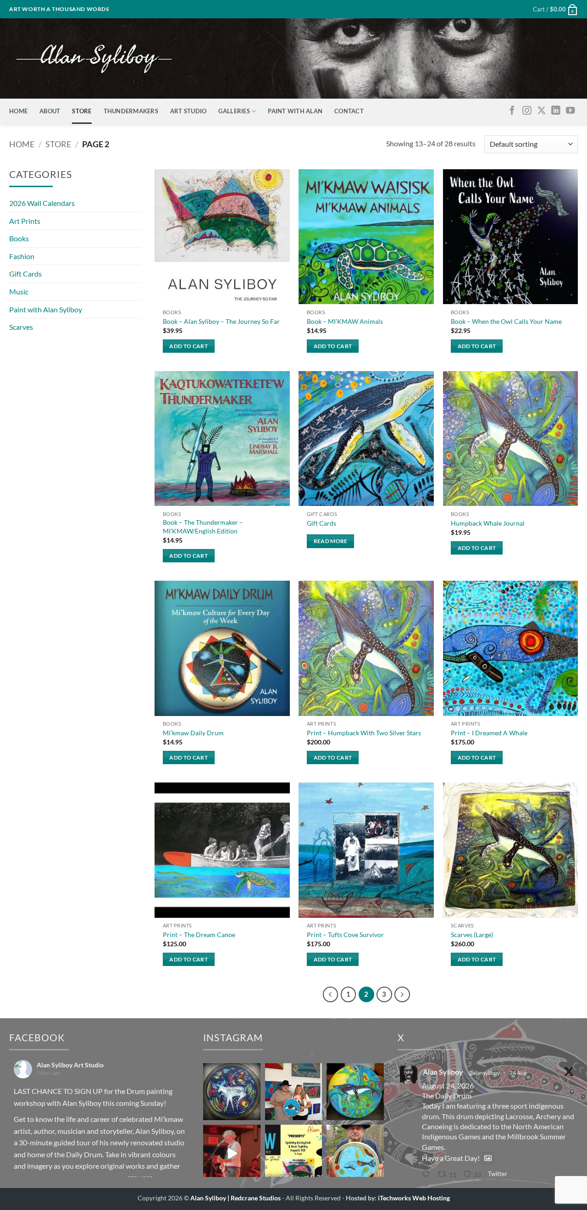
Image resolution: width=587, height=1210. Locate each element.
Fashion (21, 256)
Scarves (21, 326)
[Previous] (330, 994)
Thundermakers (131, 111)
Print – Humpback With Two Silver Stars (364, 733)
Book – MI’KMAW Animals (345, 321)
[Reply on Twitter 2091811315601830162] (428, 1175)
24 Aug (517, 1072)
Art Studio (188, 111)
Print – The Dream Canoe (199, 934)
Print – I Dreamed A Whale (489, 733)
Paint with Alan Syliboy (45, 309)
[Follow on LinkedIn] (555, 111)
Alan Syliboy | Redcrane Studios (235, 1198)
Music (18, 291)
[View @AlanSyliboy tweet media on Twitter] (488, 1158)
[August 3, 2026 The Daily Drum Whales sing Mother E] (355, 1091)
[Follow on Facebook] (512, 111)
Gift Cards (25, 273)
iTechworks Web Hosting (414, 1198)
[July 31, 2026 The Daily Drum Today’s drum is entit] (355, 1153)
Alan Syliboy (81, 1103)
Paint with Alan (295, 111)
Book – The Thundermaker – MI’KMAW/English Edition (203, 526)
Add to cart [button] (188, 346)
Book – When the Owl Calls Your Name (506, 321)
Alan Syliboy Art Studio (70, 1065)
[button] (555, 9)
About (49, 111)
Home (18, 111)
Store (81, 111)
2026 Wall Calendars (42, 203)
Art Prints (24, 220)
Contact (349, 111)
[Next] (402, 994)
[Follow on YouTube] (570, 111)
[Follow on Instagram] (527, 111)
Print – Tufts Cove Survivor (345, 934)
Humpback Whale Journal (488, 523)
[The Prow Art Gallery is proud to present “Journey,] (293, 1153)
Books (19, 238)
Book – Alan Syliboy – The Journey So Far (221, 321)
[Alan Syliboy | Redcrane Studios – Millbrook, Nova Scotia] (94, 58)
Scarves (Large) (472, 934)
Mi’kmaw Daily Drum (193, 733)
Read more (331, 541)
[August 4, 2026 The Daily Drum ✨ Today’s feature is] (231, 1091)
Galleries (233, 111)
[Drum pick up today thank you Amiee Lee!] (293, 1091)
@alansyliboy (484, 1072)
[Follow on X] (541, 111)
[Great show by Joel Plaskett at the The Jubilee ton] (231, 1153)
